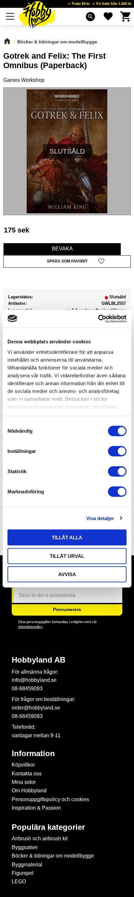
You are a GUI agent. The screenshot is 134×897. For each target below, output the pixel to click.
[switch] (117, 451)
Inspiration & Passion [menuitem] (36, 808)
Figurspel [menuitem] (23, 873)
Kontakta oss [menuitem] (27, 773)
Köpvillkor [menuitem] (23, 765)
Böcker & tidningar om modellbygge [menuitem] (53, 856)
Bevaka (62, 248)
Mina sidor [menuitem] (24, 782)
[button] (10, 16)
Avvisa (67, 574)
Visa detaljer (100, 518)
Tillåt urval (67, 556)
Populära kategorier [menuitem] (48, 827)
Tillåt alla (67, 537)
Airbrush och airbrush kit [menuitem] (40, 838)
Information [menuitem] (33, 753)
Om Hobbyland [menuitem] (29, 790)
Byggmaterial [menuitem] (27, 864)
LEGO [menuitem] (19, 881)
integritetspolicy (30, 627)
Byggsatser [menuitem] (25, 847)
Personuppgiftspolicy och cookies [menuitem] (50, 799)
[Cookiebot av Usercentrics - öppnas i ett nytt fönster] (98, 318)
